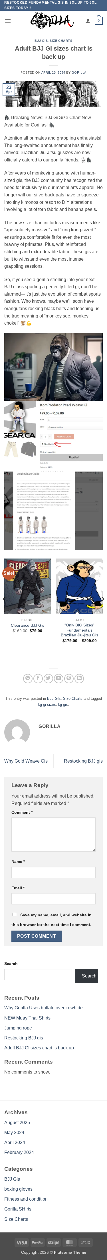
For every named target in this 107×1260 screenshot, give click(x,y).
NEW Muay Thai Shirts (27, 1018)
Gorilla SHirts (17, 1209)
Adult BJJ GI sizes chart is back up (39, 1047)
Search (11, 963)
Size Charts (61, 40)
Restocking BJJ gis (83, 761)
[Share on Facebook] (38, 678)
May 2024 (14, 1132)
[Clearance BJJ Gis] (27, 586)
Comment (22, 812)
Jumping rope (18, 1028)
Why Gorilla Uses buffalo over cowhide (43, 1007)
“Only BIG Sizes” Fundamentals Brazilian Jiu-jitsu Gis (79, 630)
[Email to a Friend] (58, 678)
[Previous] (4, 610)
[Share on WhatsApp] (28, 678)
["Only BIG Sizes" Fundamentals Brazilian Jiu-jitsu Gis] (79, 586)
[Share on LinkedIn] (79, 678)
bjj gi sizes (47, 704)
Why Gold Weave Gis (26, 761)
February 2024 (19, 1152)
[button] (7, 21)
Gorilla (79, 72)
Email (18, 888)
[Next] (102, 610)
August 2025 (17, 1122)
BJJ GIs (41, 40)
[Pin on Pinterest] (69, 678)
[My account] (88, 20)
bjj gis (63, 704)
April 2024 (14, 1142)
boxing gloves (18, 1189)
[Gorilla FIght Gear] (52, 21)
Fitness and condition (26, 1199)
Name (18, 861)
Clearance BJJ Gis (27, 625)
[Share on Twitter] (48, 678)
